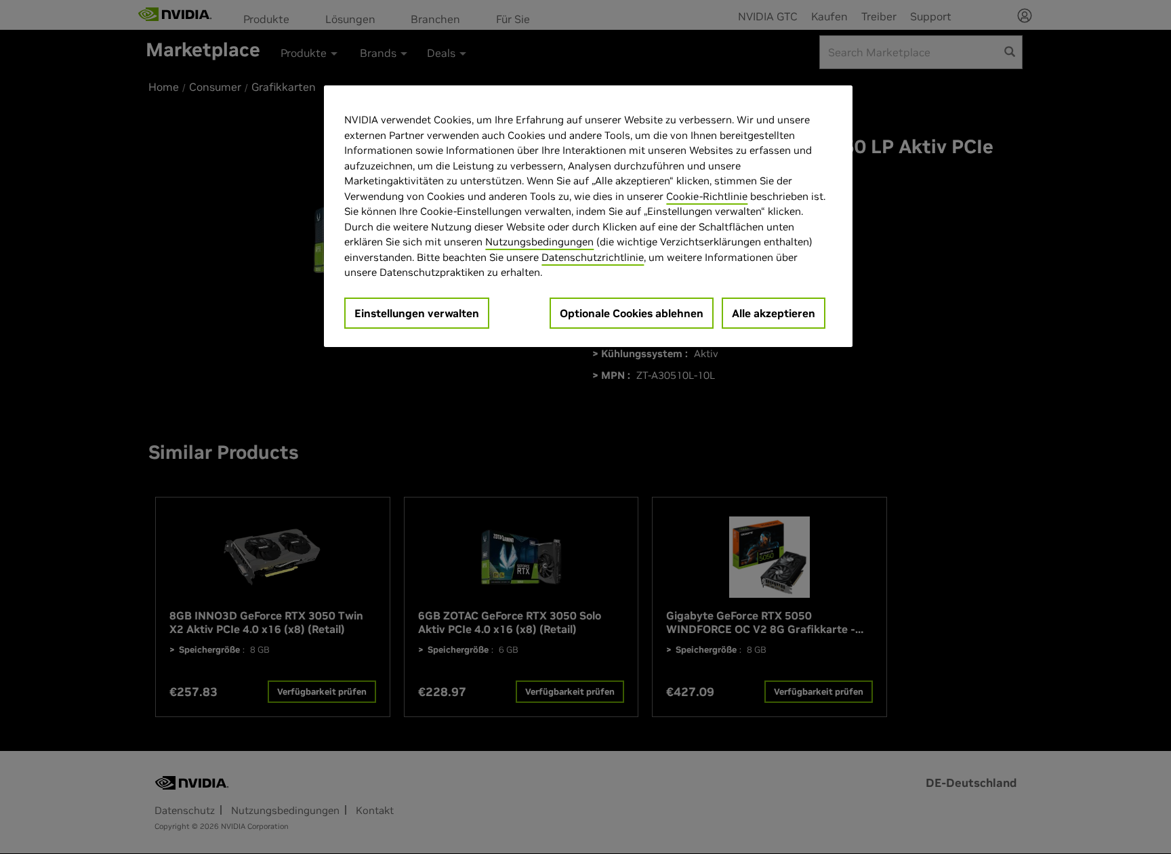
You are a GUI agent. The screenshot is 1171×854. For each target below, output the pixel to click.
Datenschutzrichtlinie (592, 257)
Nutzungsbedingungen (539, 241)
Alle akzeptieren (773, 313)
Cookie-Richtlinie (706, 196)
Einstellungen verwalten (416, 313)
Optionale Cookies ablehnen (631, 313)
